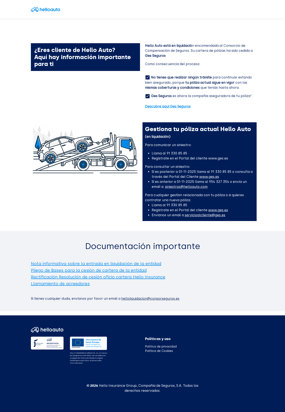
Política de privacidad (161, 346)
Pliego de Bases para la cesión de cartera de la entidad (89, 270)
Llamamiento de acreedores (60, 283)
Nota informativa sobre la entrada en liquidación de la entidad (96, 263)
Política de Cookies (159, 351)
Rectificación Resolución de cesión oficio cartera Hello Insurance (98, 276)
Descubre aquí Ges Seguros (168, 106)
